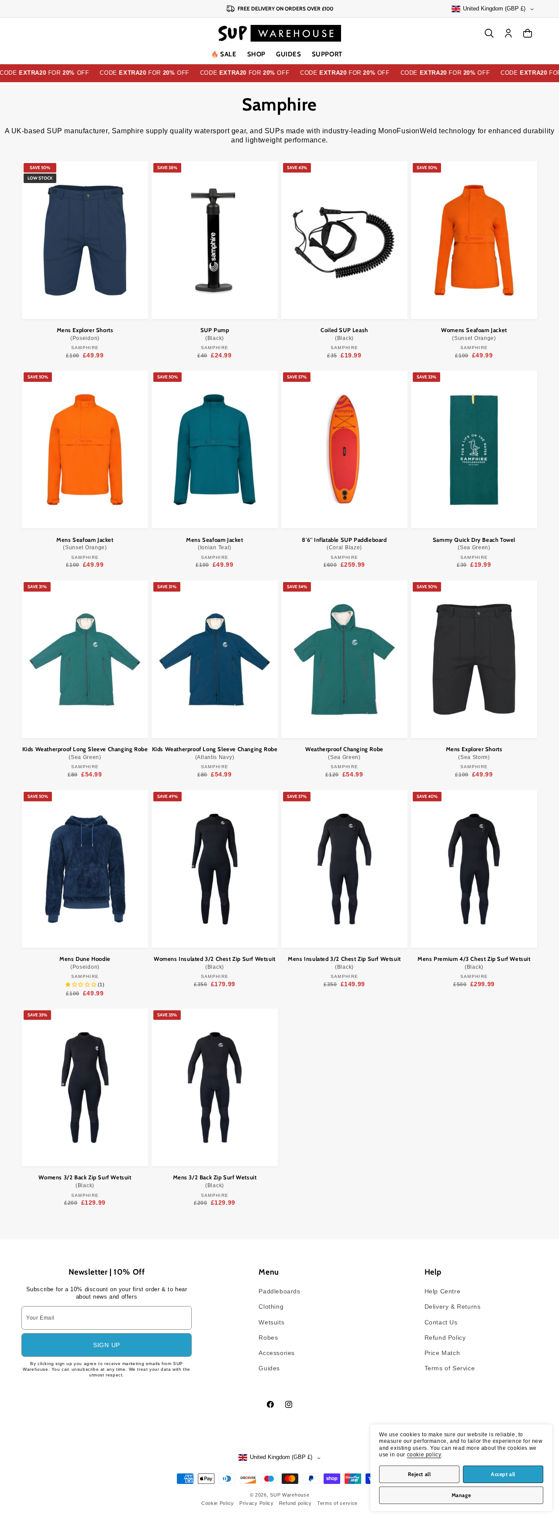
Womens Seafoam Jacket (474, 333)
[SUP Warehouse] (280, 33)
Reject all (419, 1474)
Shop (256, 54)
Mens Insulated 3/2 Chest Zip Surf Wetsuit (344, 962)
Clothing (271, 1306)
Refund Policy (445, 1337)
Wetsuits (271, 1322)
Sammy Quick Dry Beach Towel (474, 543)
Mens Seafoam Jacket (84, 543)
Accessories (277, 1352)
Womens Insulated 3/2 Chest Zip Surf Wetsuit (215, 962)
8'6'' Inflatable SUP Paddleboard (344, 543)
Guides (288, 54)
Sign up (106, 1344)
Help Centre (442, 1291)
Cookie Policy (217, 1503)
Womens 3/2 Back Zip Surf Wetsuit (84, 1181)
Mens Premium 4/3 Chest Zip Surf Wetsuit (474, 962)
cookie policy (424, 1455)
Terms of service (337, 1503)
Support (327, 54)
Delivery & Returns (452, 1306)
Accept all (503, 1474)
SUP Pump (214, 333)
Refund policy (295, 1503)
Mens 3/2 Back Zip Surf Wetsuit (215, 1181)
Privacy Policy (256, 1503)
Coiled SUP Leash (344, 333)
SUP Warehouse (289, 1494)
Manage (461, 1495)
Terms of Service (449, 1368)
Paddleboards (279, 1291)
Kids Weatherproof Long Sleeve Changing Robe (85, 752)
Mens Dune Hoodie (84, 962)
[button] (256, 54)
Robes (268, 1337)
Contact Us (441, 1322)
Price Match (442, 1352)
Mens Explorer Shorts (85, 333)
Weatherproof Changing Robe (344, 752)
